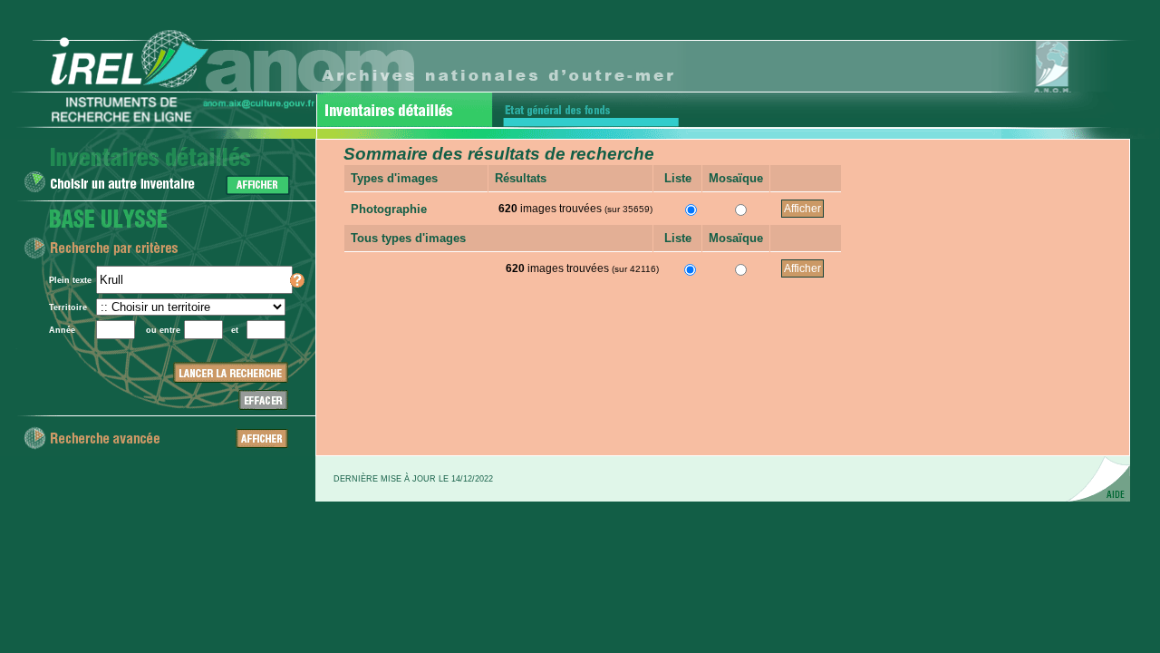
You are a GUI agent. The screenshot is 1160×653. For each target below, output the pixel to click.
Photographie (389, 209)
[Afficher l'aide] (297, 284)
